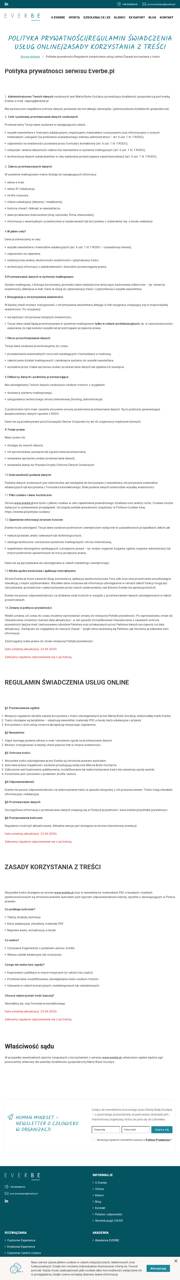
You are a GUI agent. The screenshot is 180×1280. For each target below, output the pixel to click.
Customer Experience (21, 1240)
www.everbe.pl (23, 503)
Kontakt (166, 17)
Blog (152, 17)
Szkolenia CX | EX (96, 17)
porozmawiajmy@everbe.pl (161, 4)
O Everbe (58, 17)
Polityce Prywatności (158, 1139)
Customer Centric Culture (24, 1253)
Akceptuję (158, 1268)
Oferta (74, 17)
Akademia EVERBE (107, 1240)
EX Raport (137, 17)
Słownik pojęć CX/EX (109, 1220)
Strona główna (30, 56)
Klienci (119, 17)
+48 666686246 (129, 4)
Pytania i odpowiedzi (108, 1214)
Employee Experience (21, 1246)
